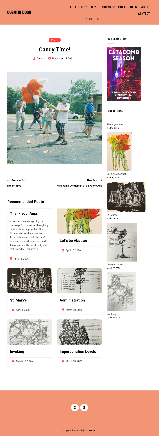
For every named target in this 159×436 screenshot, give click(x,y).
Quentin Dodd (19, 12)
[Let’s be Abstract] (119, 152)
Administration (72, 300)
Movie (122, 7)
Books (106, 7)
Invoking (17, 351)
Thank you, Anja (23, 213)
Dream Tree (14, 185)
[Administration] (122, 243)
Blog (133, 7)
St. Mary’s (18, 300)
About (145, 7)
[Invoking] (121, 292)
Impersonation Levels (78, 351)
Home (94, 7)
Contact (144, 14)
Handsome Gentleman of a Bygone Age (79, 185)
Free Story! (78, 7)
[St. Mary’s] (126, 197)
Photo (54, 40)
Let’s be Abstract (74, 240)
